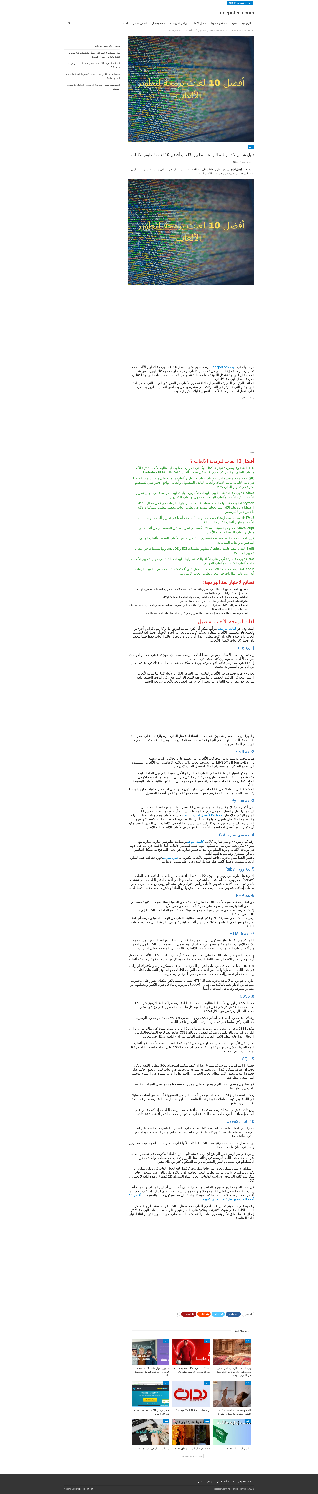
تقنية (234, 23)
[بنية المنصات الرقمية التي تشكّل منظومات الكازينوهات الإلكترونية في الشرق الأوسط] (232, 1352)
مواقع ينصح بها (219, 23)
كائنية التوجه (195, 841)
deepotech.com (237, 13)
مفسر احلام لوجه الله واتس (107, 46)
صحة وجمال (158, 23)
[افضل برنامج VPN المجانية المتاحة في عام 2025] (150, 1394)
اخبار (125, 23)
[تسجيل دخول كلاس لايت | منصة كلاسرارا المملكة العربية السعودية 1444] (150, 1352)
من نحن (210, 1481)
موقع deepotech (224, 367)
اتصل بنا (199, 1481)
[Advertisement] (191, 326)
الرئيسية (246, 23)
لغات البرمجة (227, 628)
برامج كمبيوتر (179, 23)
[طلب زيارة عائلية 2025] (232, 1432)
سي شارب (170, 857)
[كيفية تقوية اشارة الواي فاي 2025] (191, 1432)
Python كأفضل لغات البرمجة (202, 815)
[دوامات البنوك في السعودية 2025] (150, 1432)
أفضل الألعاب (199, 23)
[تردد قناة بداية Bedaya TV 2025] (191, 1394)
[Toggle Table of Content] (251, 452)
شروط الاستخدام (225, 1481)
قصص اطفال (139, 23)
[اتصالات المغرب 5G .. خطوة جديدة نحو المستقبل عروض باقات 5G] (191, 1352)
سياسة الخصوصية (245, 1481)
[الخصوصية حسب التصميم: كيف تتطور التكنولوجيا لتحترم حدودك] (232, 1394)
